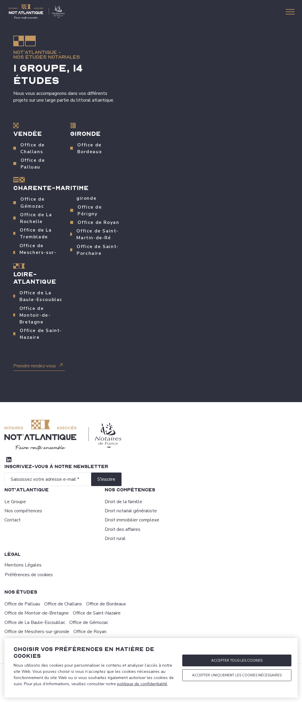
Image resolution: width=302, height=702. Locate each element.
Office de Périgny (90, 210)
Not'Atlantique (35, 52)
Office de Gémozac (32, 202)
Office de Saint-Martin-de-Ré (97, 234)
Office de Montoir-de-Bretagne (35, 315)
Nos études (20, 592)
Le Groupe (15, 501)
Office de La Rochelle (36, 218)
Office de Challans (32, 148)
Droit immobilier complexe (132, 520)
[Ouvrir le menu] (290, 11)
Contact (12, 520)
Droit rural (115, 538)
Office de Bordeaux (89, 148)
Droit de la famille (123, 501)
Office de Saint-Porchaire (98, 249)
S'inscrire (106, 479)
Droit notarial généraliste (131, 511)
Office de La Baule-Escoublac (41, 296)
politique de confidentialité (142, 684)
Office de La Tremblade (36, 233)
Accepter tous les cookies (236, 660)
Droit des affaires (122, 529)
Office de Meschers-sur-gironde (36, 631)
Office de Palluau (33, 163)
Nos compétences (23, 511)
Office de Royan (98, 222)
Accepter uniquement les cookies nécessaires (237, 675)
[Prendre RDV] (210, 201)
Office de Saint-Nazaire (41, 333)
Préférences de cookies (29, 574)
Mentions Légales (23, 565)
